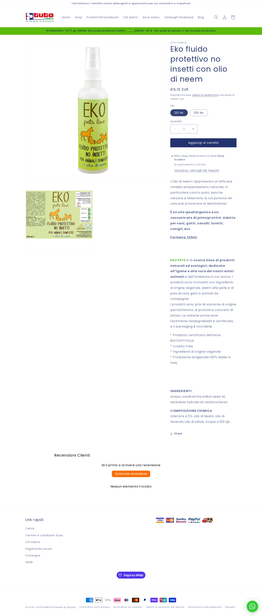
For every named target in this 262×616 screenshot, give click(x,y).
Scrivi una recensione (131, 474)
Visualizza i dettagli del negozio (196, 170)
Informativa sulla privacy (94, 607)
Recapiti (230, 607)
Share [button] (178, 434)
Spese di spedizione (205, 95)
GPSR (29, 562)
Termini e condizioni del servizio (165, 607)
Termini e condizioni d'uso (44, 535)
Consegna (33, 555)
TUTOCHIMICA (44, 607)
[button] (216, 17)
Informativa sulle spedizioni (205, 607)
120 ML (179, 113)
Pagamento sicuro (39, 549)
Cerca (30, 528)
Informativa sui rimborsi (127, 607)
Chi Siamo (33, 542)
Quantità (176, 121)
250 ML (199, 113)
